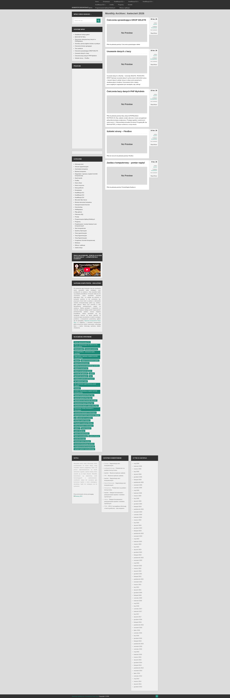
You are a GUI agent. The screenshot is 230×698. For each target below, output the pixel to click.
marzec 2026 (137, 469)
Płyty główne (78, 212)
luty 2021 (136, 587)
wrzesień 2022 (138, 560)
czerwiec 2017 (138, 608)
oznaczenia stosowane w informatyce (85, 412)
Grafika (112, 4)
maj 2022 (136, 563)
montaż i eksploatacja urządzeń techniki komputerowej (85, 391)
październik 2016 (139, 625)
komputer (77, 388)
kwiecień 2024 (138, 517)
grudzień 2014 (138, 662)
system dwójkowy (79, 431)
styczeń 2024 (137, 525)
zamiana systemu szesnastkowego (84, 449)
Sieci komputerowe (80, 228)
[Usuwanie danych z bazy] (127, 64)
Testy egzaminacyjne (81, 233)
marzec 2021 (137, 584)
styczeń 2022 (137, 571)
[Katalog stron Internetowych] (78, 496)
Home (97, 1)
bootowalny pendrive (91, 349)
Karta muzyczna (79, 185)
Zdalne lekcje (78, 247)
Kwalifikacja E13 (133, 1)
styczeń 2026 (137, 474)
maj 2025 (136, 490)
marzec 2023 (137, 544)
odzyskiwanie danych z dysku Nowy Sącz (86, 405)
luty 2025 (136, 498)
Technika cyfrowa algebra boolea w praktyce (87, 43)
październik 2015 (139, 643)
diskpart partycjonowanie (81, 363)
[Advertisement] (87, 81)
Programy (121, 4)
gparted (91, 373)
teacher (155, 24)
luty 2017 (136, 614)
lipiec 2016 (137, 630)
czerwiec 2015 (138, 649)
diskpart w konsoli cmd (80, 368)
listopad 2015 (138, 641)
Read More (154, 33)
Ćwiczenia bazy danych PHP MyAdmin (125, 91)
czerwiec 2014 (138, 676)
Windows (77, 243)
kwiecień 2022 (138, 565)
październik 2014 (139, 668)
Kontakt (130, 4)
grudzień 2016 (138, 619)
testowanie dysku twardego (82, 441)
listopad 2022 (138, 555)
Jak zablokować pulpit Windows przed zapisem (85, 384)
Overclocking (78, 207)
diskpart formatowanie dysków (90, 360)
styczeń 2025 (137, 501)
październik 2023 (139, 533)
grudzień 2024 (138, 504)
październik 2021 (139, 579)
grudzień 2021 (138, 573)
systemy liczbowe (94, 436)
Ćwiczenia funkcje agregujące (83, 46)
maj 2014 (136, 678)
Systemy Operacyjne (81, 230)
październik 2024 (139, 509)
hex (91, 376)
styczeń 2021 (137, 590)
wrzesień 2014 (138, 670)
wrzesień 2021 (138, 582)
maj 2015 (136, 651)
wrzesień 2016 (138, 627)
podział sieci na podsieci (85, 418)
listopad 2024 (138, 506)
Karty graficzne (79, 187)
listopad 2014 (138, 665)
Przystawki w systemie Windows (83, 423)
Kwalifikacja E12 (119, 1)
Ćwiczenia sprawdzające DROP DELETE (126, 20)
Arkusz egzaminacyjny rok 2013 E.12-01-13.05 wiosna (86, 345)
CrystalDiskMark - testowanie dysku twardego (84, 352)
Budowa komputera (80, 171)
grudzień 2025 (138, 477)
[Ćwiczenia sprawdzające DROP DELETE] (127, 33)
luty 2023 (136, 547)
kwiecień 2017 (138, 611)
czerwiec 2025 (138, 487)
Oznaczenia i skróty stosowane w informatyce (83, 409)
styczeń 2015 (137, 660)
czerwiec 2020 (138, 598)
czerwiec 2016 (138, 633)
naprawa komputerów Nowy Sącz (83, 395)
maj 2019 (136, 603)
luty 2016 (136, 635)
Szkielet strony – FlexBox (119, 131)
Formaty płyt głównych (80, 373)
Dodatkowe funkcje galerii (82, 34)
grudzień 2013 (138, 686)
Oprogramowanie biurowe (82, 204)
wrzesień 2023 (138, 536)
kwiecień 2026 (138, 466)
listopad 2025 (138, 479)
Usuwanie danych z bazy (119, 51)
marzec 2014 (137, 681)
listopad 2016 (138, 622)
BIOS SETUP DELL (80, 37)
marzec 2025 (137, 495)
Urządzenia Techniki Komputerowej (85, 240)
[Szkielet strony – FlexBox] (127, 144)
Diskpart (76, 360)
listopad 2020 (138, 595)
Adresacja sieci (79, 164)
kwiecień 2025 (138, 493)
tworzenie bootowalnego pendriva (84, 444)
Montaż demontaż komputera (83, 202)
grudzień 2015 (138, 638)
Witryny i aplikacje (124, 8)
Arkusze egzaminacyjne (81, 166)
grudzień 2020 (138, 592)
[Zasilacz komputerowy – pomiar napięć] (127, 176)
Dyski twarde (78, 178)
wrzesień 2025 (138, 485)
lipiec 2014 (137, 673)
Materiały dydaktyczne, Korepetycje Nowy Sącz (85, 696)
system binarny (86, 428)
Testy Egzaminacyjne (81, 235)
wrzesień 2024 (138, 512)
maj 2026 (136, 463)
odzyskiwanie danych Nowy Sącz (83, 403)
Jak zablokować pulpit (80, 381)
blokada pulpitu (78, 349)
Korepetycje (106, 1)
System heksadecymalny (81, 433)
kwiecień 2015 (138, 654)
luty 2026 (136, 471)
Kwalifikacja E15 (100, 4)
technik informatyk (79, 438)
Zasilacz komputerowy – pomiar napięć (126, 163)
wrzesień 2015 (138, 646)
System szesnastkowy (80, 436)
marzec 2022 (137, 568)
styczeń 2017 (137, 616)
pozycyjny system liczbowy (82, 420)
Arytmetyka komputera (81, 169)
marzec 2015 (137, 657)
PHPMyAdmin (153, 59)
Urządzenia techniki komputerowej (84, 446)
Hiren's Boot (78, 183)
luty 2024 (136, 522)
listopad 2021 (138, 576)
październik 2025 (139, 482)
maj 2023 (136, 538)
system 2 (77, 428)
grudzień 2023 (138, 528)
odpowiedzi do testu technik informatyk (85, 400)
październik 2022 (139, 557)
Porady (77, 217)
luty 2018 (136, 606)
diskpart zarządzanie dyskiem (82, 371)
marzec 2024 (137, 520)
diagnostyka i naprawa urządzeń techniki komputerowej (86, 357)
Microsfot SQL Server (81, 200)
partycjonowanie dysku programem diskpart (86, 415)
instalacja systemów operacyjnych (84, 378)
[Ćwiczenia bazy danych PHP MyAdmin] (127, 104)
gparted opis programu (81, 376)
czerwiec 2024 (138, 514)
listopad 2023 (138, 530)
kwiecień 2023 (138, 541)
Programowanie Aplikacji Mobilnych (105, 8)
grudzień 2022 (138, 552)
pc (75, 418)
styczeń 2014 (137, 684)
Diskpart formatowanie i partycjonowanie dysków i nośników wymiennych (114, 494)
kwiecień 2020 (138, 600)
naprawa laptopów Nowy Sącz (83, 398)
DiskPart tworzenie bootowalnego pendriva (86, 365)
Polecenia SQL (79, 214)
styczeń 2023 (137, 549)
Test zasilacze (79, 48)
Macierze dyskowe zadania (117, 473)
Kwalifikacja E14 (148, 1)
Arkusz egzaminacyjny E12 (82, 342)
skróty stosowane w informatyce (83, 425)
